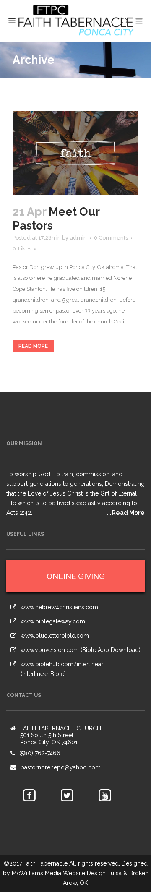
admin (78, 238)
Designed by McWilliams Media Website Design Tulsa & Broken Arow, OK (75, 873)
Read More (33, 346)
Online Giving (76, 576)
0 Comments (111, 238)
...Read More (126, 512)
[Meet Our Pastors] (75, 153)
